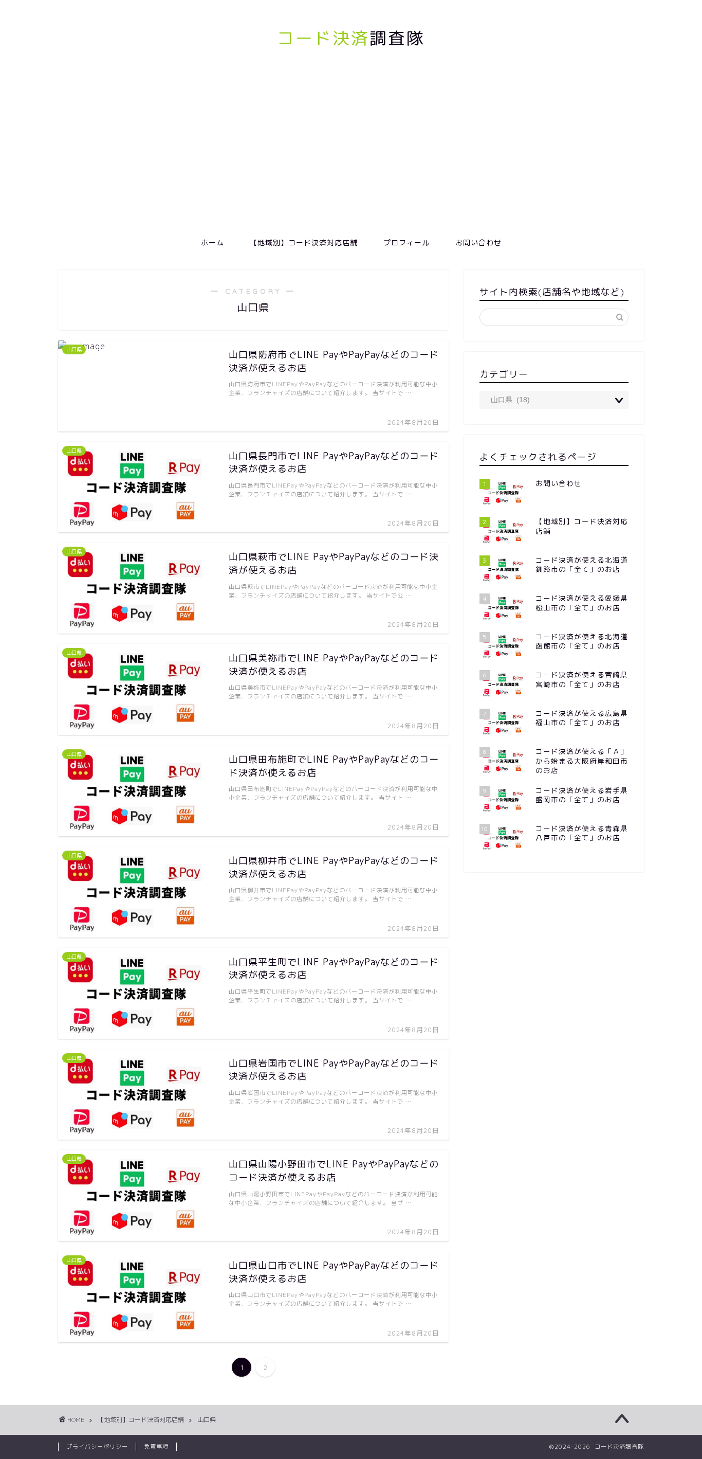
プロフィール (406, 242)
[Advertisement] (351, 153)
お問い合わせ (478, 242)
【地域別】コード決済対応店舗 (304, 242)
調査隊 (351, 37)
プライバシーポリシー (97, 1447)
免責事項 (156, 1447)
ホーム (212, 242)
